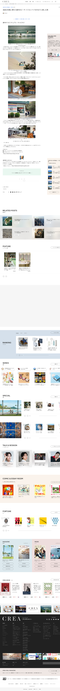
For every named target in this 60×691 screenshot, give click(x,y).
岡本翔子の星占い (55, 626)
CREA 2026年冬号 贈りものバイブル (25, 633)
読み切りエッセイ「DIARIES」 (47, 628)
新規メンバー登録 (54, 49)
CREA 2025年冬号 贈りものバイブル (25, 643)
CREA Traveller (25, 689)
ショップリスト (8, 568)
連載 (30, 1)
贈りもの (4, 626)
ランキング (4, 637)
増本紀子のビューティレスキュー (17, 645)
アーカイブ (4, 639)
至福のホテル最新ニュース (16, 633)
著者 (13, 665)
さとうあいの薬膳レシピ (16, 637)
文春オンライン (36, 689)
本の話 (40, 689)
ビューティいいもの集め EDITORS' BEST (16, 640)
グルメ (3, 629)
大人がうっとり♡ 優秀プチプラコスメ (16, 643)
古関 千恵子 (5, 13)
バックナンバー (26, 543)
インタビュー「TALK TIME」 (46, 632)
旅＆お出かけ (4, 628)
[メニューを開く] (55, 1)
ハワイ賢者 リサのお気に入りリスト (16, 630)
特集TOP (24, 625)
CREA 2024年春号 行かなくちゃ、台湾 (25, 650)
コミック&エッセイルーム (46, 1)
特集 (33, 1)
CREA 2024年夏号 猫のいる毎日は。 (25, 647)
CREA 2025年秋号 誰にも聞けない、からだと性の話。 (27, 635)
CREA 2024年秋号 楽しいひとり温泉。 (25, 645)
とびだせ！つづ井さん (46, 629)
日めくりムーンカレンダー (56, 632)
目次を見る (8, 563)
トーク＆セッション (38, 1)
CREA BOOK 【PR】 (5, 665)
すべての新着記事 (5, 625)
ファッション (4, 635)
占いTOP (54, 625)
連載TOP (14, 625)
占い (52, 1)
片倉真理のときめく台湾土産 (16, 628)
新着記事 (26, 1)
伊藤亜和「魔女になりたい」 (46, 626)
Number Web (30, 689)
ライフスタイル (5, 632)
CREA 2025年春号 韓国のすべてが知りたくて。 (26, 640)
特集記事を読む (8, 566)
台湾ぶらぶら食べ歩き (15, 626)
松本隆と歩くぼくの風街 (36, 630)
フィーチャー (4, 640)
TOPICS (4, 643)
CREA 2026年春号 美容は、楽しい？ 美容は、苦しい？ (27, 630)
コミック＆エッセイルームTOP (47, 625)
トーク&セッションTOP (36, 625)
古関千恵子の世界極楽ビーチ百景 (9, 7)
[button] (3, 276)
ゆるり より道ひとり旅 (46, 638)
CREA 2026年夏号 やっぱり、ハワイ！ (25, 627)
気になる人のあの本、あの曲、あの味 (37, 627)
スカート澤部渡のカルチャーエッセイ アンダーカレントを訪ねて (47, 636)
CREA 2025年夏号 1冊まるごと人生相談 (25, 638)
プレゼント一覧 (50, 58)
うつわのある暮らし (15, 638)
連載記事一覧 (54, 192)
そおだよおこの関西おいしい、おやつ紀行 (17, 635)
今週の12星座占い (55, 629)
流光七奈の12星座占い (56, 628)
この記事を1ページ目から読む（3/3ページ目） (22, 19)
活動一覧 (24, 665)
